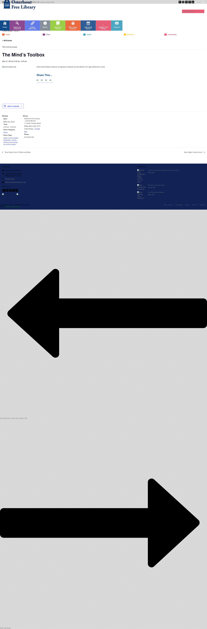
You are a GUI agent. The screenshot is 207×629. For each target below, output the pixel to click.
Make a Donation (168, 205)
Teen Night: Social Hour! (193, 152)
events (14, 140)
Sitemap (187, 205)
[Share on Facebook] (38, 81)
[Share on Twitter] (42, 81)
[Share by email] (51, 81)
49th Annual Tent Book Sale (156, 185)
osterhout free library (10, 142)
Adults (5, 132)
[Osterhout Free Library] (18, 12)
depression (7, 140)
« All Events (7, 40)
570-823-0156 (10, 179)
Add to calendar (13, 106)
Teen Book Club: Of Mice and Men (17, 152)
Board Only (203, 205)
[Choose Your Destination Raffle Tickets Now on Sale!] (141, 176)
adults (5, 138)
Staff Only (194, 205)
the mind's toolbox (9, 144)
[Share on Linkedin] (47, 81)
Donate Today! (189, 11)
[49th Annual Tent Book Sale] (141, 187)
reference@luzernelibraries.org (15, 182)
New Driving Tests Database (156, 192)
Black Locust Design (12, 206)
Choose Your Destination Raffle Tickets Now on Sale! (163, 170)
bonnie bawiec (13, 138)
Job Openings (178, 205)
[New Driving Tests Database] (141, 195)
